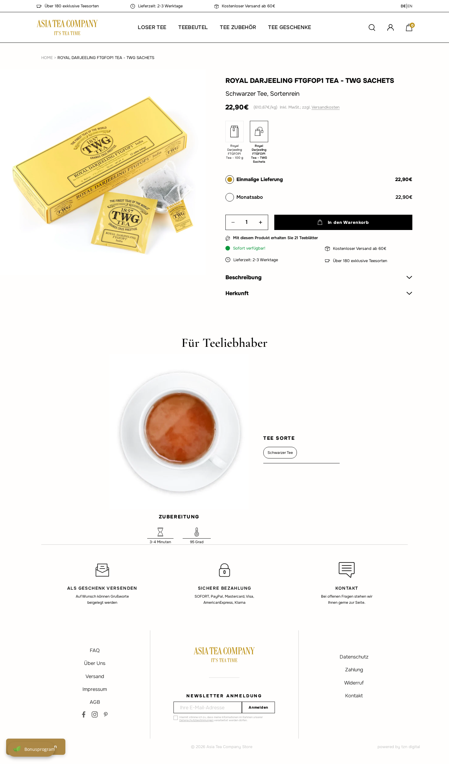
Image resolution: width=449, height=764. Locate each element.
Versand (95, 676)
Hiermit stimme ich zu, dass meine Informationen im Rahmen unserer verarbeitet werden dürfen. (221, 719)
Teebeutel (193, 27)
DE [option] (403, 6)
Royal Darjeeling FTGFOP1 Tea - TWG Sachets (105, 57)
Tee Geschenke (289, 27)
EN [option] (409, 6)
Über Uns (94, 663)
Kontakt (354, 695)
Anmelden (258, 707)
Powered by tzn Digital (399, 746)
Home (47, 57)
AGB (95, 702)
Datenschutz (354, 657)
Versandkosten (326, 107)
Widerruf (354, 683)
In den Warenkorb (348, 222)
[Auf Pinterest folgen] (106, 714)
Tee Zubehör (238, 27)
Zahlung (354, 669)
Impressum (94, 689)
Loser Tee (152, 27)
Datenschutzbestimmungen (196, 720)
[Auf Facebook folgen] (84, 714)
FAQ (95, 650)
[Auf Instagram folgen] (95, 714)
